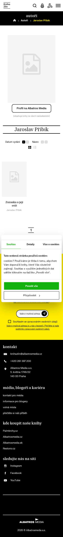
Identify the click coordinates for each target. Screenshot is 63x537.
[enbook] (48, 511)
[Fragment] (15, 505)
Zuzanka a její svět (14, 204)
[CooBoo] (28, 498)
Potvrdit (44, 313)
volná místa (9, 407)
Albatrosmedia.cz (12, 436)
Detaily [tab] (31, 244)
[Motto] (15, 498)
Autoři (24, 20)
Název (35, 142)
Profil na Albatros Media (31, 108)
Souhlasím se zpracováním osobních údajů (35, 321)
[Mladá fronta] (21, 511)
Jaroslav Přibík (13, 210)
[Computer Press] (41, 498)
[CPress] (54, 498)
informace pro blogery (15, 401)
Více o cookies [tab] (51, 244)
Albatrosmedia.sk (12, 442)
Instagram (16, 465)
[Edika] (28, 505)
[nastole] (41, 505)
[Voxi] (35, 498)
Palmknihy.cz (10, 430)
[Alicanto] (21, 505)
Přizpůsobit (29, 295)
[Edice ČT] (48, 505)
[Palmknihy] (54, 505)
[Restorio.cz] (54, 511)
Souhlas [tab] (11, 244)
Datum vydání (12, 142)
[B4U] (8, 505)
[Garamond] (28, 511)
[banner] (6, 5)
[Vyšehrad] (35, 505)
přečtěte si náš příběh (15, 413)
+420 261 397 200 (20, 361)
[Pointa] (15, 511)
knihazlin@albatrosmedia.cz (26, 353)
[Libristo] (35, 511)
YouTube (15, 480)
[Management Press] (48, 498)
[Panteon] (8, 511)
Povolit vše (31, 285)
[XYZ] (21, 498)
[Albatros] (8, 498)
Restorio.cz (9, 448)
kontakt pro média (13, 395)
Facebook (15, 473)
